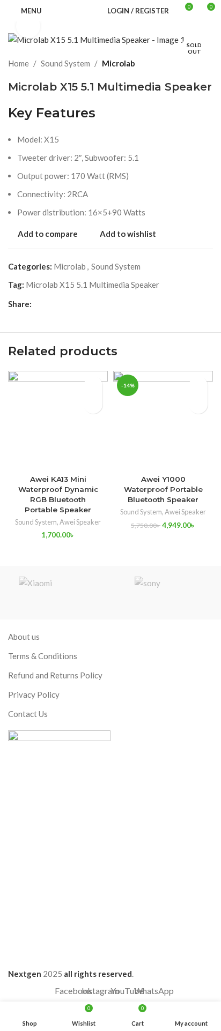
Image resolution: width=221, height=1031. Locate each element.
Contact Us (28, 714)
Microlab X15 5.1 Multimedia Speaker (92, 284)
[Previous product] (180, 63)
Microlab (118, 63)
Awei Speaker (80, 522)
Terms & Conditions (42, 656)
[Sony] (161, 592)
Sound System (65, 63)
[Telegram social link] (75, 303)
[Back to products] (193, 63)
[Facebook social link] (38, 303)
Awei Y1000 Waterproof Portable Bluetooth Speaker (163, 489)
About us (24, 636)
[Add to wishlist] (93, 385)
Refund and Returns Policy (55, 675)
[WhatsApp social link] (62, 303)
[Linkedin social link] (50, 303)
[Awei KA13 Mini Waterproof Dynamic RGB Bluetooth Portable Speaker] (58, 420)
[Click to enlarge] (28, 26)
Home (18, 63)
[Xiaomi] (59, 592)
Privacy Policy (34, 694)
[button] (93, 404)
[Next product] (206, 63)
